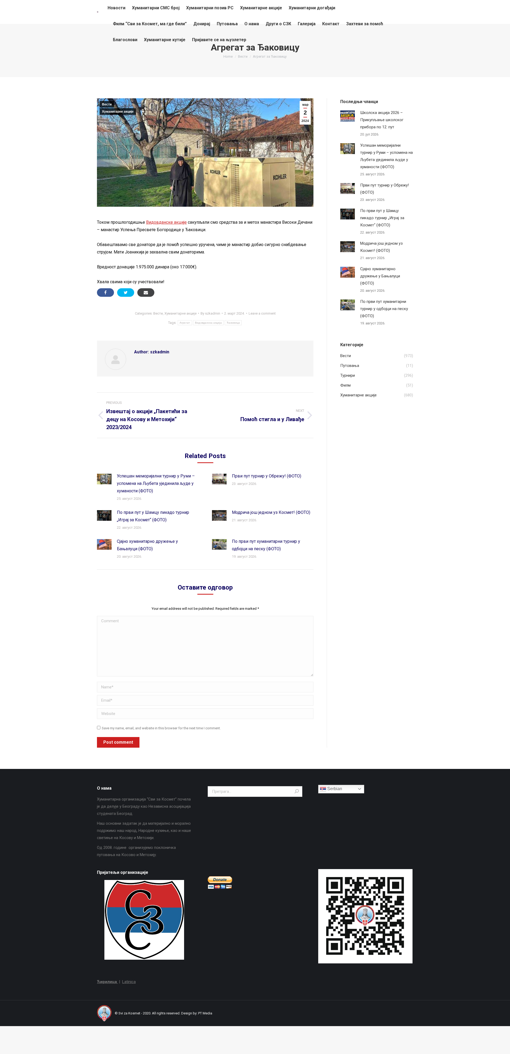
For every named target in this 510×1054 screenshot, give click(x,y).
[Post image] (104, 479)
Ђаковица (233, 322)
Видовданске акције (166, 222)
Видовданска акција (208, 322)
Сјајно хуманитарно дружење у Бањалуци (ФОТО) (147, 545)
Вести (107, 104)
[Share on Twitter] (125, 292)
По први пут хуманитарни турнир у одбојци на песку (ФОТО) (266, 545)
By (210, 313)
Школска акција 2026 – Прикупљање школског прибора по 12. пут (381, 119)
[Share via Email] (145, 292)
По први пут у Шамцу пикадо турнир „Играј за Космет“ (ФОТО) (153, 516)
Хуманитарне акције (118, 111)
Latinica (129, 981)
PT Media (205, 1013)
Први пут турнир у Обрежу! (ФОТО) (266, 476)
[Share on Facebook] (105, 292)
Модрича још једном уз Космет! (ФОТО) (271, 512)
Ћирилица (107, 981)
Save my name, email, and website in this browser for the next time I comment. (161, 728)
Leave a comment (262, 313)
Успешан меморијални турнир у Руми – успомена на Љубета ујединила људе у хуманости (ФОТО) (156, 483)
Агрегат (185, 322)
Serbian (334, 788)
